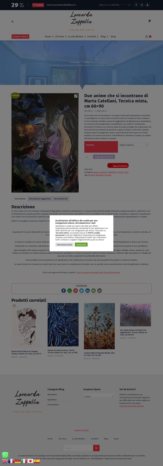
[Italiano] (24, 461)
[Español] (37, 461)
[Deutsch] (18, 461)
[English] (5, 461)
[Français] (11, 461)
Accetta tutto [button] (81, 244)
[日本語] (30, 461)
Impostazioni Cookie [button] (64, 244)
